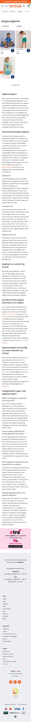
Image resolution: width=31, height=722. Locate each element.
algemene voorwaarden (10, 704)
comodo (5, 614)
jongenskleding (7, 167)
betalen (5, 639)
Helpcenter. (20, 562)
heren (4, 601)
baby (4, 606)
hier (17, 671)
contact (5, 631)
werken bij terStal (8, 656)
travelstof (5, 616)
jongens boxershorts (9, 314)
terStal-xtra (6, 651)
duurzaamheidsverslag (9, 661)
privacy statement (22, 704)
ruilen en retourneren (9, 634)
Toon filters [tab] (5, 26)
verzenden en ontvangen (10, 636)
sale (4, 611)
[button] (6, 6)
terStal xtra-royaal (8, 654)
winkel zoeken (7, 641)
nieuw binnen (7, 609)
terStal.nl (5, 11)
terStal (22, 360)
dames (5, 599)
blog (4, 659)
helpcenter (5, 386)
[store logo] (15, 6)
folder (4, 619)
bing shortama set (5, 75)
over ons (5, 664)
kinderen (13, 11)
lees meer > (15, 676)
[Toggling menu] (2, 6)
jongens (20, 11)
